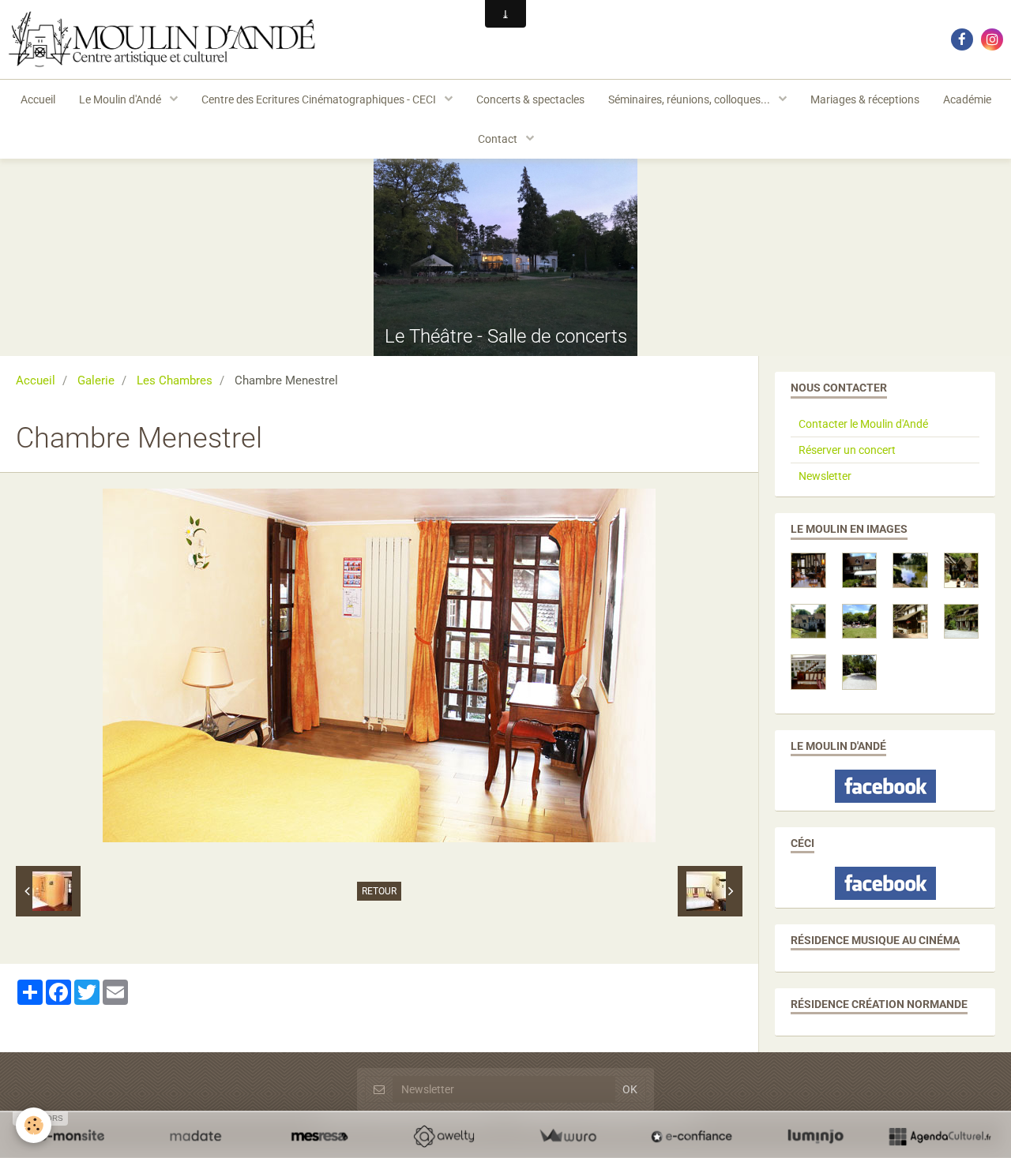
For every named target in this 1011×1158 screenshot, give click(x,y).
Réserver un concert (847, 450)
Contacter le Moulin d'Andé (863, 424)
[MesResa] (319, 1136)
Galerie (96, 380)
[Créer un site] (71, 1136)
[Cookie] (33, 1125)
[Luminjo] (815, 1136)
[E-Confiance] (691, 1136)
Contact (499, 139)
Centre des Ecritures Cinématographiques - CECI (319, 99)
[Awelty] (443, 1136)
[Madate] (195, 1136)
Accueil (38, 99)
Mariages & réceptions (864, 99)
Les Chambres (174, 380)
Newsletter (825, 476)
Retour (379, 891)
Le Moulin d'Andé (121, 99)
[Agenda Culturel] (939, 1136)
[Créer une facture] (567, 1136)
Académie (967, 99)
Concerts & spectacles (530, 99)
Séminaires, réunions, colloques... (690, 99)
